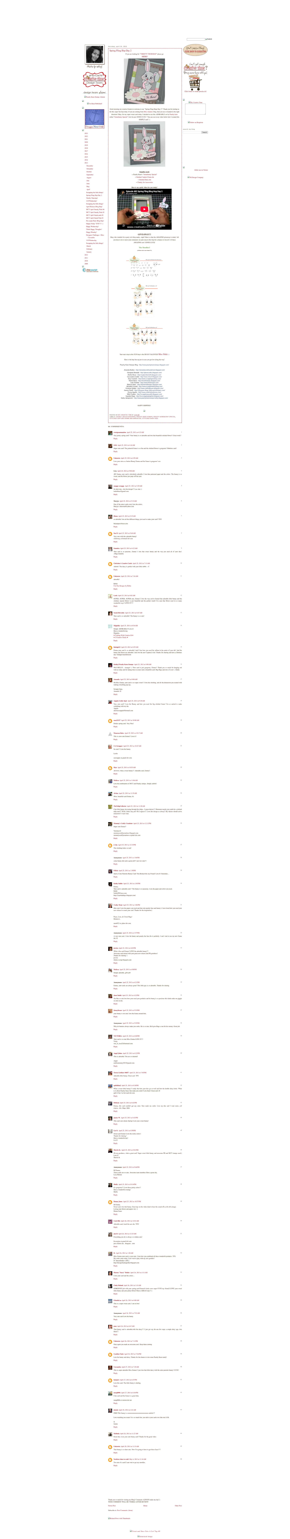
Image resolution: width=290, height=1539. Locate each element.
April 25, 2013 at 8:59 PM (127, 1130)
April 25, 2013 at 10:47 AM (132, 746)
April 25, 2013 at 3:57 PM (131, 933)
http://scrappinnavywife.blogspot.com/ (149, 394)
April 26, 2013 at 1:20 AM (124, 1253)
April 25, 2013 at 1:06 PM (131, 858)
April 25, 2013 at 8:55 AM (129, 647)
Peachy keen (174, 114)
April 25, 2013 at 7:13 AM (141, 563)
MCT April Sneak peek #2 (94, 215)
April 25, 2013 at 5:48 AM (127, 533)
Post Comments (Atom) (125, 1510)
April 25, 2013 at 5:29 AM (133, 486)
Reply (115, 438)
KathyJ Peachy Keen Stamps (123, 664)
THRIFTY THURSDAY (148, 54)
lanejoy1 (116, 1380)
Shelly (116, 1184)
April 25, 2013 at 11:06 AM (129, 780)
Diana (116, 516)
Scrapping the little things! (94, 192)
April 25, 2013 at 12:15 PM (127, 845)
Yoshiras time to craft (121, 1459)
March (89, 246)
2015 (86, 157)
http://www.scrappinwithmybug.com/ (150, 386)
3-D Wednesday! (91, 201)
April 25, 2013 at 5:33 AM (128, 501)
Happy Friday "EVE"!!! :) (94, 224)
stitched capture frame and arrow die (125, 418)
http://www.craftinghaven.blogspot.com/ (150, 388)
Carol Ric (117, 1221)
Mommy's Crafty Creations (123, 823)
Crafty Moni (118, 905)
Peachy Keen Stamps (145, 416)
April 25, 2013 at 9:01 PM (129, 1150)
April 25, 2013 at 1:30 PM (127, 870)
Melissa (116, 780)
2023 (86, 133)
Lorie (115, 595)
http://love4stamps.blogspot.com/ (149, 381)
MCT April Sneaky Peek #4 (95, 209)
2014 (86, 160)
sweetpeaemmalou (120, 432)
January (89, 252)
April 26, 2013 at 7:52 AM (131, 1313)
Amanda (117, 679)
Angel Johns (118, 1053)
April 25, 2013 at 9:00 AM (142, 664)
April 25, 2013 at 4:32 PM (130, 995)
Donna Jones (118, 1201)
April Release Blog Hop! (94, 206)
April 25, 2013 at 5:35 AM (127, 516)
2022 (86, 136)
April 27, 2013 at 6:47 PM (128, 1380)
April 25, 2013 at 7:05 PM (137, 1072)
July (88, 180)
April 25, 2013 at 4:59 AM (129, 458)
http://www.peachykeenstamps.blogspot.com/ (154, 365)
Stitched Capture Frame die (145, 177)
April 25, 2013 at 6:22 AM (128, 548)
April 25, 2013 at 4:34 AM (126, 445)
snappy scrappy (119, 486)
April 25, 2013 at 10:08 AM (130, 720)
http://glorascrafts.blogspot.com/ (151, 372)
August (89, 177)
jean (115, 1326)
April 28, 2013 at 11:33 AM (130, 1446)
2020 (86, 142)
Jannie (116, 1410)
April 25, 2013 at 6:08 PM (131, 1036)
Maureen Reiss (119, 733)
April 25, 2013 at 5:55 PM (131, 1023)
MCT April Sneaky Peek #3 (95, 212)
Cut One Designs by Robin (122, 586)
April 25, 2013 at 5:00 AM (126, 471)
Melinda (116, 1433)
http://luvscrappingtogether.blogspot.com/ (149, 396)
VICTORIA (118, 1036)
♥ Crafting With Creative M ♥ (123, 635)
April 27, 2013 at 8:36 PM (129, 1392)
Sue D (116, 533)
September (90, 175)
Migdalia (117, 625)
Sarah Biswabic (119, 613)
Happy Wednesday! (92, 226)
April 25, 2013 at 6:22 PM (131, 1053)
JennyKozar (118, 1010)
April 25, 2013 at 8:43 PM (129, 1118)
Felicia (116, 870)
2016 (86, 154)
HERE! (144, 56)
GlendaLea (117, 1300)
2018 (86, 148)
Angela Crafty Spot (120, 701)
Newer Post (112, 1506)
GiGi (115, 445)
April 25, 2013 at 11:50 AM (136, 806)
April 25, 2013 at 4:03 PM (127, 948)
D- (114, 1253)
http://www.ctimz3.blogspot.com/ (151, 377)
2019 (86, 145)
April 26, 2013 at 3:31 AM (138, 1272)
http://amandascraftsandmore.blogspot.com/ (150, 370)
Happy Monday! (91, 232)
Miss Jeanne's (148, 112)
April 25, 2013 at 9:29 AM (136, 701)
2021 (86, 139)
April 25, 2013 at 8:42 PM (128, 1103)
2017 (86, 151)
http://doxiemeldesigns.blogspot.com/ (149, 384)
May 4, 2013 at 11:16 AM (137, 1459)
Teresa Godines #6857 (121, 1072)
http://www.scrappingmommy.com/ (149, 379)
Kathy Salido (118, 883)
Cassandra (117, 1367)
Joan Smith (118, 995)
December (90, 166)
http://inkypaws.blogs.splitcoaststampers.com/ (149, 390)
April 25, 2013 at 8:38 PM (130, 1085)
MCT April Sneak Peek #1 (95, 218)
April (88, 189)
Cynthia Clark (119, 1354)
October (89, 172)
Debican (116, 1102)
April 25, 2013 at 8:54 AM (129, 625)
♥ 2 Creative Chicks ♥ (121, 637)
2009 (86, 264)
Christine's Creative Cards (123, 563)
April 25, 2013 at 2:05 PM (131, 883)
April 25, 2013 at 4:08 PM (128, 969)
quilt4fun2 (117, 1085)
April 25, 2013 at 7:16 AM (129, 576)
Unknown (117, 458)
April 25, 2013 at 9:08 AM (128, 679)
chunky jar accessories (126, 416)
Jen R (116, 1233)
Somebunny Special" (121, 117)
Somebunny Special (150, 174)
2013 (86, 163)
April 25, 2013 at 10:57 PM (132, 1201)
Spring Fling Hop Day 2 (94, 195)
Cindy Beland (118, 1285)
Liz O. (116, 1130)
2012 (86, 255)
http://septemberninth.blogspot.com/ (149, 375)
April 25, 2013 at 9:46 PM (131, 1167)
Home (145, 1506)
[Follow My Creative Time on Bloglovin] (195, 122)
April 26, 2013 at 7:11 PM (129, 1341)
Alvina (116, 793)
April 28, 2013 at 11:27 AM (129, 1433)
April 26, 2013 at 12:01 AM (130, 1221)
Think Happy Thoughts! (94, 229)
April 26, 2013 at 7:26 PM (132, 1354)
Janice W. (117, 1117)
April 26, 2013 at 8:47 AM (125, 1326)
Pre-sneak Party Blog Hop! (95, 221)
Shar (115, 767)
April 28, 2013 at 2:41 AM (127, 1410)
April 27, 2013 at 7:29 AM (130, 1367)
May (88, 186)
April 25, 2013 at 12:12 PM (142, 823)
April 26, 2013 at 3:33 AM (132, 1285)
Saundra (117, 548)
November (90, 169)
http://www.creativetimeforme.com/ (149, 392)
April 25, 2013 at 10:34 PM (127, 1184)
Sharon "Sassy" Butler (122, 1272)
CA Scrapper (118, 746)
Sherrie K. (117, 1150)
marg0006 (117, 1392)
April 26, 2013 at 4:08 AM (130, 1300)
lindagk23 (117, 647)
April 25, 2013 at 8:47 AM (133, 613)
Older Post (178, 1506)
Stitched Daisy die (145, 180)
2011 (86, 258)
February (90, 249)
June (88, 183)
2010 (86, 261)
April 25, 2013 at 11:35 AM (128, 793)
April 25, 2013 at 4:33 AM (135, 432)
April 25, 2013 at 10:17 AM (134, 733)
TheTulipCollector (120, 806)
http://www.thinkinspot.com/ (149, 382)
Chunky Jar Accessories (145, 182)
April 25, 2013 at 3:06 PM (131, 905)
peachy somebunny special (164, 416)
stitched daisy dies (150, 418)
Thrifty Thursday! (92, 198)
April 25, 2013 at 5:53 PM (131, 1010)
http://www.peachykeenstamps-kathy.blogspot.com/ (151, 398)
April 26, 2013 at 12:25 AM (127, 1234)
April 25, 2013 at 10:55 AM (127, 767)
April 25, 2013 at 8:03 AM (126, 595)
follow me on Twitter (201, 170)
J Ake (115, 845)
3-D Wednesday (91, 240)
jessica (116, 948)
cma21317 (117, 720)
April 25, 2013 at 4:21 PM (131, 982)
